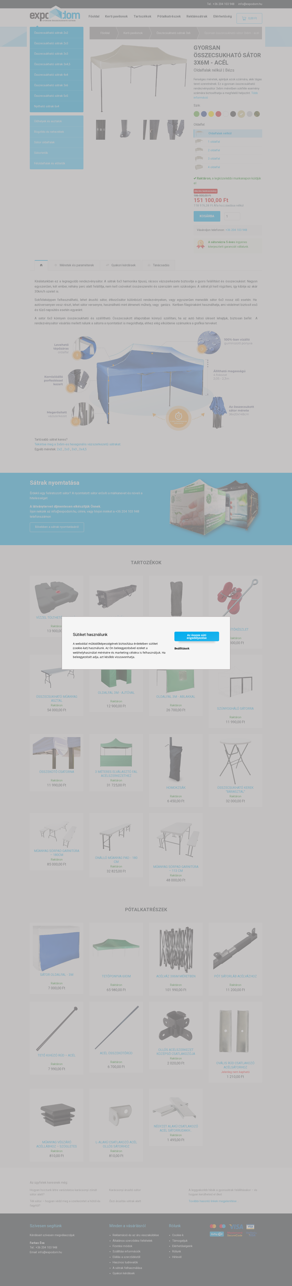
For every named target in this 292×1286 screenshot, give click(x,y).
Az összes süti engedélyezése (197, 636)
